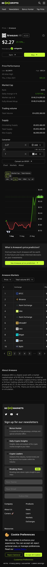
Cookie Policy (20, 549)
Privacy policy (14, 563)
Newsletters (14, 9)
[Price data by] (16, 48)
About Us (8, 509)
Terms (5, 563)
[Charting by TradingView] (8, 232)
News (28, 509)
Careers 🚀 (9, 513)
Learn (28, 513)
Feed (4, 9)
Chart (5, 165)
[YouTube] (11, 414)
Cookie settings (37, 563)
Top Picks (40, 9)
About (21, 165)
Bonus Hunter (28, 9)
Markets (13, 165)
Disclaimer (25, 563)
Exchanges (30, 521)
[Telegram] (17, 414)
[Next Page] (45, 354)
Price (4, 28)
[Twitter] (6, 414)
